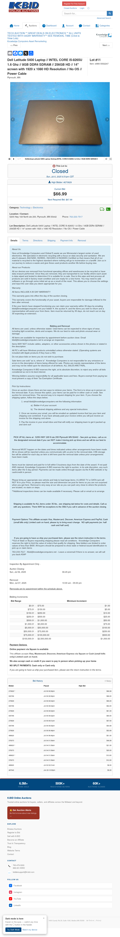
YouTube (15, 898)
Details (14, 240)
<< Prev (14, 45)
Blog (9, 847)
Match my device (30, 929)
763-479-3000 (18, 865)
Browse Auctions (14, 828)
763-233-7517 (76, 216)
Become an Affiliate (15, 839)
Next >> (106, 45)
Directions (37, 240)
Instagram (16, 892)
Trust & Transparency (16, 843)
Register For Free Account (74, 3)
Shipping (51, 240)
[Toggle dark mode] (88, 8)
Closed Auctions (70, 8)
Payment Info (66, 240)
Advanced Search (104, 18)
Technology (25, 207)
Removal (82, 240)
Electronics (38, 207)
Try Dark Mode (13, 929)
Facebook (16, 885)
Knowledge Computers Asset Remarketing (27, 41)
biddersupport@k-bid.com (23, 872)
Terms (25, 240)
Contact (10, 854)
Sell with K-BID (13, 836)
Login (82, 8)
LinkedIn (15, 905)
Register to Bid (13, 832)
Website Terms (13, 850)
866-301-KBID (19, 867)
